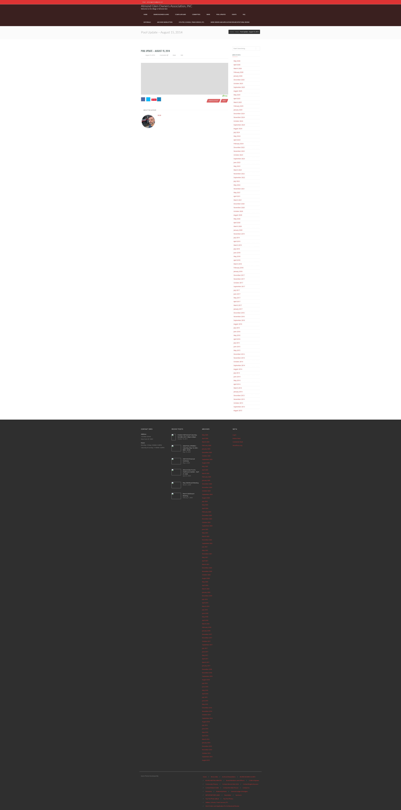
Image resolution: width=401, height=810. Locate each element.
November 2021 (239, 189)
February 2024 (238, 144)
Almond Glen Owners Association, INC (166, 6)
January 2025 (238, 110)
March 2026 (238, 68)
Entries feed (236, 438)
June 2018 (237, 253)
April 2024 (237, 140)
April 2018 (237, 260)
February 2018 (238, 268)
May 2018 (237, 256)
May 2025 (237, 95)
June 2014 (237, 377)
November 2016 (239, 317)
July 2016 (237, 328)
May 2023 (237, 166)
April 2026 (237, 65)
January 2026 (238, 76)
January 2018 (238, 271)
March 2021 (238, 200)
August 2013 (238, 410)
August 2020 (238, 215)
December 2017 (239, 275)
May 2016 (237, 335)
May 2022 (237, 185)
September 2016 (239, 320)
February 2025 (238, 106)
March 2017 (238, 305)
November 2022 (239, 174)
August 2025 (238, 91)
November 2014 (239, 358)
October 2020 (238, 211)
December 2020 (239, 204)
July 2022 (237, 181)
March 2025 (238, 102)
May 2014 (237, 380)
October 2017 (238, 283)
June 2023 (237, 162)
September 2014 (239, 365)
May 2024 (237, 136)
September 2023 (239, 159)
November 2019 (239, 234)
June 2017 (237, 294)
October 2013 (238, 403)
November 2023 (239, 151)
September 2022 (239, 177)
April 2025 (237, 99)
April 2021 (237, 196)
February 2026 (238, 72)
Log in (234, 435)
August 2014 (238, 369)
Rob (159, 115)
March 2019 (238, 245)
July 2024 (237, 132)
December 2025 (239, 80)
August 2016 (238, 324)
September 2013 (239, 407)
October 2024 (238, 121)
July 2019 (237, 238)
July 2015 (237, 343)
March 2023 (238, 170)
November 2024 (239, 117)
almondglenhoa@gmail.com (155, 2)
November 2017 (239, 279)
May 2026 (237, 61)
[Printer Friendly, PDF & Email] (224, 96)
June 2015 (237, 347)
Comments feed (238, 442)
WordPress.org (237, 445)
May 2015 (237, 350)
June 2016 (237, 332)
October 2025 (238, 83)
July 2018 (237, 249)
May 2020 (237, 219)
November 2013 (239, 399)
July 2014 (237, 373)
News (174, 55)
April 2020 (237, 223)
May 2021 (237, 192)
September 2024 (239, 125)
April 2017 (237, 301)
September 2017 (239, 286)
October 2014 (238, 362)
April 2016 (237, 339)
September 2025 (239, 87)
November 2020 (239, 208)
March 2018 (238, 264)
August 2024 (238, 129)
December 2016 (239, 313)
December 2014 (239, 354)
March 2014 (238, 388)
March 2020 (238, 226)
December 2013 (239, 395)
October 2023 (238, 155)
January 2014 (238, 392)
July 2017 (237, 290)
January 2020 (238, 230)
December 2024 (239, 114)
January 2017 (238, 309)
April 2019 (237, 241)
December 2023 (239, 147)
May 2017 (237, 298)
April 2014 (237, 384)
